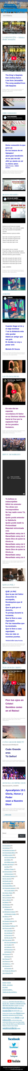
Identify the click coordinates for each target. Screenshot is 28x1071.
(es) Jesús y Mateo (7, 893)
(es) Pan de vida (7, 928)
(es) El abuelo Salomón (9, 876)
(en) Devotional (7, 845)
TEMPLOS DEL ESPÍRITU (10, 992)
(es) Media (5, 902)
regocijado (5, 646)
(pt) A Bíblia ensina (9, 862)
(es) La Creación (7, 897)
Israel (4, 1017)
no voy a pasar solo (6, 354)
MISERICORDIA (6, 1022)
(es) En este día (7, 878)
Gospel (22, 1013)
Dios (16, 172)
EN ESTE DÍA (15, 1010)
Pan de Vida (9, 1024)
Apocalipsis (10, 809)
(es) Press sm (6, 961)
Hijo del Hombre (11, 431)
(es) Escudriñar (7, 883)
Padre (19, 1022)
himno (18, 172)
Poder (23, 809)
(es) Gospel (7, 919)
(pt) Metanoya (8, 909)
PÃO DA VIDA (21, 1023)
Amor (8, 1001)
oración (14, 1022)
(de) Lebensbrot (8, 930)
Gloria (12, 562)
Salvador (12, 173)
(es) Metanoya (6, 907)
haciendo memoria (8, 1015)
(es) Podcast (6, 959)
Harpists (11, 90)
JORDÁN (6, 294)
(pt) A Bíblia (7, 859)
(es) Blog (6, 867)
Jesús (16, 431)
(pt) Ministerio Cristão (10, 914)
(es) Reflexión (8, 947)
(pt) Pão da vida (8, 937)
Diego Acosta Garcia (18, 89)
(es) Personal (6, 954)
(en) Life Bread (8, 933)
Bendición (12, 172)
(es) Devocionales (7, 871)
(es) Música (5, 90)
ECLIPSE (5, 987)
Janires (11, 271)
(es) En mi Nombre (9, 857)
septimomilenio (9, 91)
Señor (8, 646)
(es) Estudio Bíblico (8, 885)
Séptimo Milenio (14, 2)
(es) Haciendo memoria (9, 888)
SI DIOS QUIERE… (8, 989)
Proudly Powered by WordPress (11, 1067)
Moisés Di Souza (17, 271)
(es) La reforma (7, 900)
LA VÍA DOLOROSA (11, 377)
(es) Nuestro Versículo (8, 921)
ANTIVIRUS (12, 1001)
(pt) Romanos (7, 968)
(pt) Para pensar (8, 949)
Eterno (18, 1013)
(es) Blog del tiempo (8, 864)
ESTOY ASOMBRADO (11, 455)
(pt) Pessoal (7, 956)
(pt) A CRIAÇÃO (7, 973)
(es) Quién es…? (7, 963)
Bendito (17, 1001)
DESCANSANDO (10, 113)
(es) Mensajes (6, 904)
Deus (22, 1005)
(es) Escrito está (7, 881)
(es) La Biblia (6, 895)
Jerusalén (16, 90)
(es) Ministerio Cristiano (9, 911)
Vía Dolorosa (11, 432)
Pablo (17, 1022)
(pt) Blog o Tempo (9, 869)
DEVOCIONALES (10, 1008)
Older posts (7, 814)
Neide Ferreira (5, 173)
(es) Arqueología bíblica (9, 852)
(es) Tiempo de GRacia (9, 971)
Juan (21, 1017)
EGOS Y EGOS (7, 982)
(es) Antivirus (6, 848)
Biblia (21, 1001)
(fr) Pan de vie (8, 935)
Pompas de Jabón (6, 272)
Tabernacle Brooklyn (13, 810)
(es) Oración (6, 923)
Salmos (12, 1025)
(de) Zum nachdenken (10, 942)
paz (9, 173)
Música (21, 172)
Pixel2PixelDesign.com (16, 1069)
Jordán (12, 353)
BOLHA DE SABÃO (10, 195)
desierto (12, 644)
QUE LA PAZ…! (9, 585)
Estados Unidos (12, 1013)
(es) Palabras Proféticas (9, 926)
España (21, 1010)
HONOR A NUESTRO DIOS (14, 783)
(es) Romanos (6, 966)
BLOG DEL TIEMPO (9, 1003)
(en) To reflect (7, 945)
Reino (19, 719)
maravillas (17, 644)
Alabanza (10, 761)
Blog (24, 1001)
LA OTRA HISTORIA (15, 1020)
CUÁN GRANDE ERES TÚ (13, 742)
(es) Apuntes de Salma (9, 850)
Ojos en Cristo (14, 719)
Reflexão (9, 1025)
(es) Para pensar (7, 940)
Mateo (20, 1020)
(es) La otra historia (9, 890)
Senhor (16, 1025)
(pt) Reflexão (7, 952)
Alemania (4, 1001)
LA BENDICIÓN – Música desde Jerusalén (14, 39)
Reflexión (5, 1025)
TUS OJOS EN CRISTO (12, 668)
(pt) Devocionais (8, 874)
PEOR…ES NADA (8, 985)
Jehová (8, 1017)
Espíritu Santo (6, 1013)
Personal (15, 1023)
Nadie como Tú (20, 562)
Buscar (4, 833)
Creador (16, 1005)
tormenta (18, 646)
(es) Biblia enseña (7, 855)
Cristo (9, 644)
